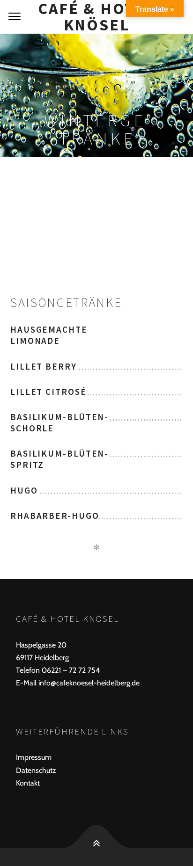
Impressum (34, 757)
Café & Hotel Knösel (96, 17)
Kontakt (28, 783)
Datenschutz (36, 770)
